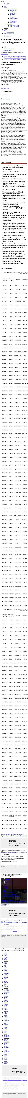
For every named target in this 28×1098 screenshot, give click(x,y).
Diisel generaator (5, 901)
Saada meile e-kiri (5, 88)
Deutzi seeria (13, 11)
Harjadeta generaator (14, 25)
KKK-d (5, 29)
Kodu (5, 6)
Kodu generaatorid (13, 901)
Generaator (9, 24)
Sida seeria (12, 15)
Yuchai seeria (13, 22)
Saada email (3, 905)
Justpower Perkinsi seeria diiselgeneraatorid (16, 836)
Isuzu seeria (12, 14)
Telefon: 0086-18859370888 (10, 894)
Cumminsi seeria (13, 10)
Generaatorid (22, 901)
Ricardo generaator (19, 902)
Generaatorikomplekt (12, 9)
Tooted (5, 7)
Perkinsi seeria (13, 13)
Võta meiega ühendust (9, 33)
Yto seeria (12, 17)
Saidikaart (3, 900)
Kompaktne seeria (14, 18)
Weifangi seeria (13, 21)
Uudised (6, 28)
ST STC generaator (14, 26)
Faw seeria (12, 19)
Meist (5, 30)
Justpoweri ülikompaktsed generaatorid (14, 834)
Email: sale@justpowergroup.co (11, 896)
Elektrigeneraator (5, 902)
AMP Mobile (9, 900)
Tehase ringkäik (10, 32)
